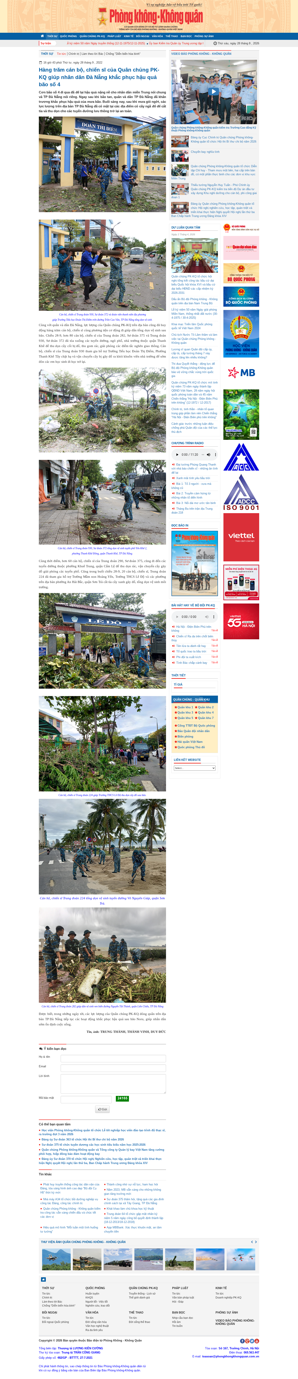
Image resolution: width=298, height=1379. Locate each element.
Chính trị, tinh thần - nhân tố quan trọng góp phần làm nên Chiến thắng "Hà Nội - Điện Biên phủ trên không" (194, 413)
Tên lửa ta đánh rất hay (191, 646)
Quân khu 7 (206, 718)
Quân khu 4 (206, 712)
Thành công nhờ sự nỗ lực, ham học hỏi (132, 1184)
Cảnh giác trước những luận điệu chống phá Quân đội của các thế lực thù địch (194, 427)
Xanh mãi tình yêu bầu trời (193, 478)
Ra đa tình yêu (94, 1330)
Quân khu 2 (206, 707)
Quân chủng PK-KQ (92, 36)
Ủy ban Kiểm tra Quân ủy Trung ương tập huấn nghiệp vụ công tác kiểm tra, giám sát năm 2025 (190, 43)
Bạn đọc (186, 36)
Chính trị (74, 53)
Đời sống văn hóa (96, 1322)
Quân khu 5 (185, 718)
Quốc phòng (68, 36)
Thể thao (172, 36)
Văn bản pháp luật (183, 1297)
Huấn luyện (92, 1293)
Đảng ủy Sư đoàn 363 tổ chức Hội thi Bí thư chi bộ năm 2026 (83, 1139)
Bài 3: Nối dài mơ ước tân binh (196, 503)
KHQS (89, 1297)
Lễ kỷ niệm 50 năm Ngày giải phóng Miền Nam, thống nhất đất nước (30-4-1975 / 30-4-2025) (194, 313)
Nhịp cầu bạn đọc (182, 1317)
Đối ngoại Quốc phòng (55, 1322)
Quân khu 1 (185, 707)
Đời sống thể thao (139, 1322)
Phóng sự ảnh (204, 36)
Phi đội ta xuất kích (188, 657)
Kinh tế (129, 36)
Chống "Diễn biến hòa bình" (123, 53)
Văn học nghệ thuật (97, 1325)
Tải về (214, 630)
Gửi (104, 1109)
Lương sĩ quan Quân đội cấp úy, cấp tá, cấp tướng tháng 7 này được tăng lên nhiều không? (191, 353)
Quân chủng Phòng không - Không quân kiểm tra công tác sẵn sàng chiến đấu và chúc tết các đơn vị (70, 1212)
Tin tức (61, 53)
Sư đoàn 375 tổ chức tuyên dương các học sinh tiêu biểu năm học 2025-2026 (94, 1144)
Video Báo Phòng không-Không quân (235, 1322)
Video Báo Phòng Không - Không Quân (201, 53)
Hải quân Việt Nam (190, 741)
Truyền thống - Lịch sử (142, 1293)
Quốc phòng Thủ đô (191, 747)
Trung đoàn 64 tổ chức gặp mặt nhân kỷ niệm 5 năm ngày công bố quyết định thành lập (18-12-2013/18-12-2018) (133, 1218)
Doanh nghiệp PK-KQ (228, 1297)
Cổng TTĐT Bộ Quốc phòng (196, 725)
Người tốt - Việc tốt (97, 1301)
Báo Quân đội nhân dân (194, 731)
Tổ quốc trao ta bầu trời (191, 651)
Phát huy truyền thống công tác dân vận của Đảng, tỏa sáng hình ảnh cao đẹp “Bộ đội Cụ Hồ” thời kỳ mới (69, 1188)
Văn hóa (157, 36)
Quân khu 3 (185, 712)
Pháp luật (114, 36)
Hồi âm (176, 1322)
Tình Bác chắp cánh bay (191, 662)
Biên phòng (185, 736)
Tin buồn (177, 1325)
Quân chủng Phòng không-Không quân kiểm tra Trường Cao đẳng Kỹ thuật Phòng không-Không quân (213, 129)
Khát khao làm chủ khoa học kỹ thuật (130, 1208)
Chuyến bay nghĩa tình (205, 151)
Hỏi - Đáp (177, 1301)
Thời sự (52, 36)
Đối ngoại (142, 36)
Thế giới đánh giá (139, 1297)
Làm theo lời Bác (92, 53)
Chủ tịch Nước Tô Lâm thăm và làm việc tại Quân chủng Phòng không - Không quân (194, 338)
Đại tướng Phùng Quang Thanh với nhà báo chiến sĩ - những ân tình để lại (194, 468)
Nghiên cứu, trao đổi (98, 1305)
